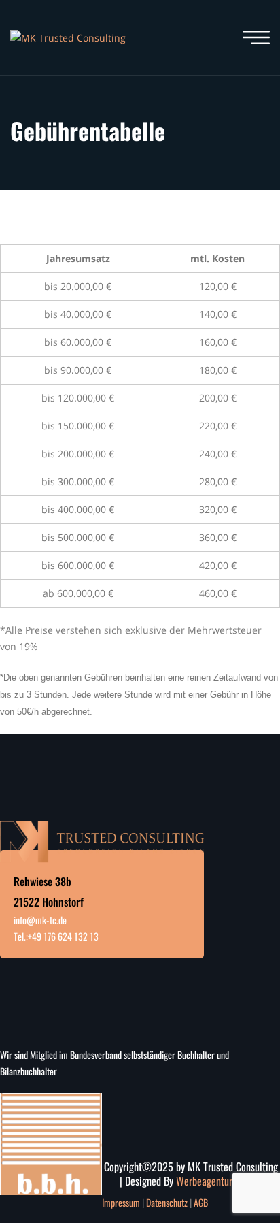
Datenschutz (167, 1202)
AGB (201, 1202)
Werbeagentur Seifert (219, 1181)
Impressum (121, 1202)
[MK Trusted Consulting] (68, 37)
